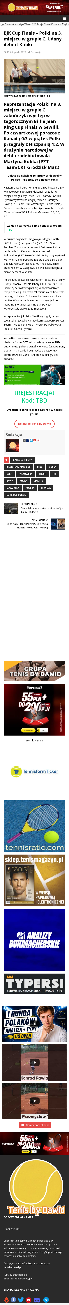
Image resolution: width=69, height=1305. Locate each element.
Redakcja (36, 52)
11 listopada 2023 (16, 52)
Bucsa (52, 466)
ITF (54, 473)
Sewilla (46, 487)
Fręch (42, 473)
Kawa (9, 480)
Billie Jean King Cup (18, 466)
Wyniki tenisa (34, 740)
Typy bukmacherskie (15, 1274)
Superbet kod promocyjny (18, 1278)
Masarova (12, 487)
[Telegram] (46, 1301)
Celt (9, 473)
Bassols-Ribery (22, 459)
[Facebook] (13, 1301)
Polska (30, 487)
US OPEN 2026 (11, 1229)
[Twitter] (21, 1301)
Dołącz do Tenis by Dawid (34, 423)
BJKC (39, 466)
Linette (38, 480)
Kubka (23, 480)
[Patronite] (6, 1301)
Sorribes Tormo (16, 494)
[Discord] (36, 1301)
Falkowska (25, 473)
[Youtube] (29, 1301)
